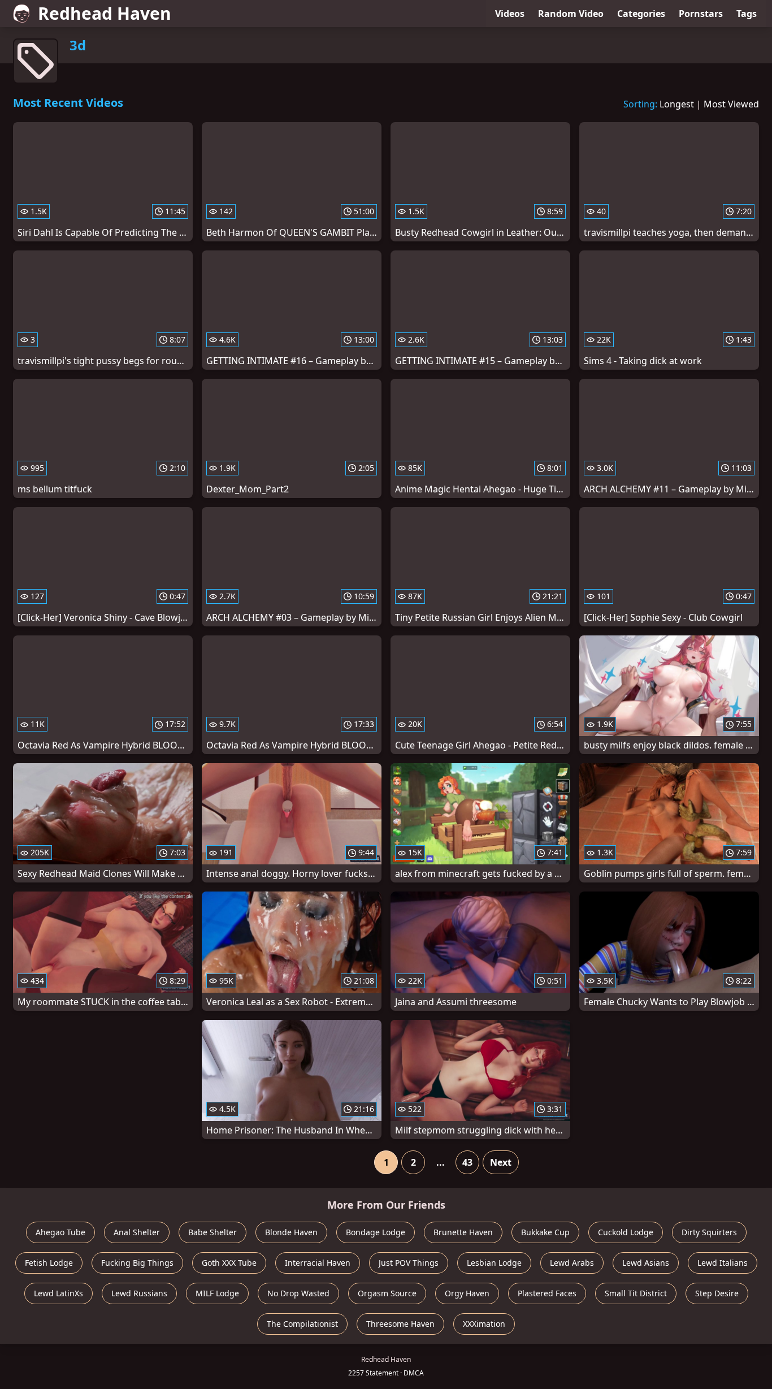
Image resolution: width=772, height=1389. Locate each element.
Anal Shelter (137, 1232)
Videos (509, 13)
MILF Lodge (217, 1293)
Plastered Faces (547, 1293)
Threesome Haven (400, 1323)
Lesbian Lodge (494, 1262)
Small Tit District (636, 1293)
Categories (641, 13)
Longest (677, 104)
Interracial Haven (317, 1262)
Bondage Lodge (375, 1232)
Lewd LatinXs (58, 1293)
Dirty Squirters (709, 1232)
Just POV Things (409, 1262)
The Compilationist (302, 1323)
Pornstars (701, 13)
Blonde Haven (291, 1232)
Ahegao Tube (60, 1232)
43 (467, 1162)
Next (500, 1162)
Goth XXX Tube (229, 1262)
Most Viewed (731, 104)
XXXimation (484, 1323)
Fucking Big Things (137, 1262)
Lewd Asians (645, 1262)
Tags (746, 13)
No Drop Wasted (298, 1293)
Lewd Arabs (572, 1262)
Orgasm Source (387, 1293)
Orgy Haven (467, 1293)
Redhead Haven (104, 13)
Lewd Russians (139, 1293)
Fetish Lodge (49, 1262)
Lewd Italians (722, 1262)
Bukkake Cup (545, 1232)
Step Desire (717, 1293)
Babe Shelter (212, 1232)
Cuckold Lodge (625, 1232)
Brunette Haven (463, 1232)
